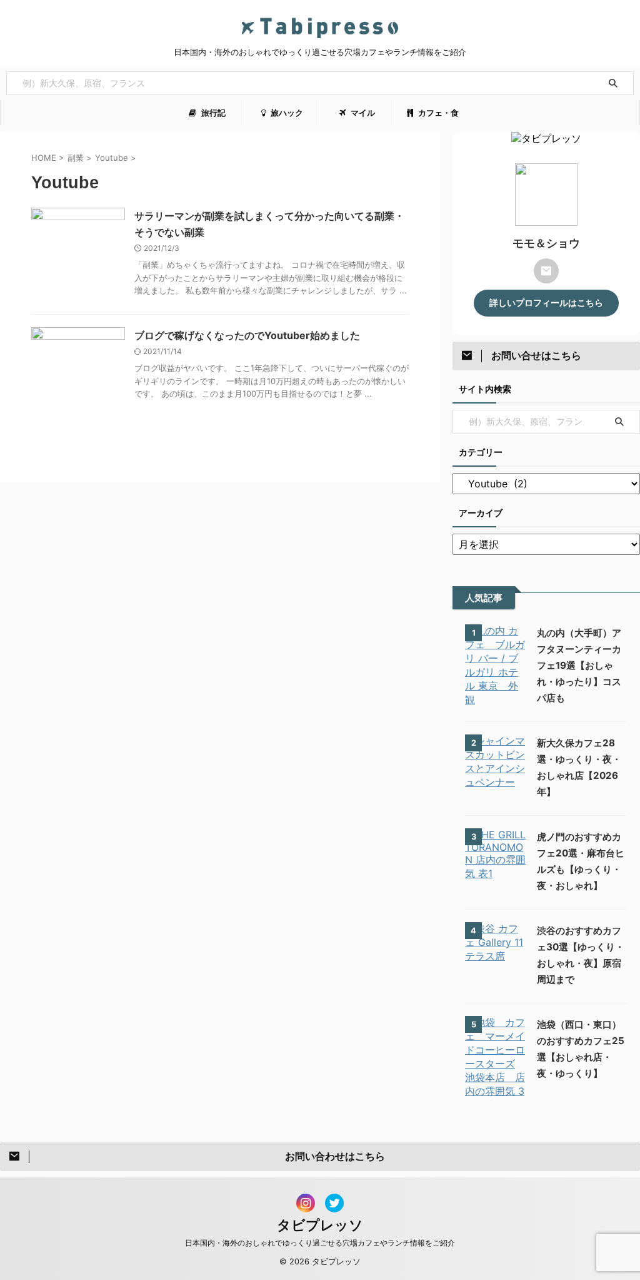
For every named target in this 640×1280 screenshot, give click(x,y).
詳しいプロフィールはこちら (546, 303)
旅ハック (286, 113)
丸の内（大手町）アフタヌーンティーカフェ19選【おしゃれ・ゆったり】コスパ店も (579, 665)
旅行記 (212, 113)
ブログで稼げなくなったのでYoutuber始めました (247, 335)
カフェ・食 (437, 113)
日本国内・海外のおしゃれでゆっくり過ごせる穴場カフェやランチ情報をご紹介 (320, 1242)
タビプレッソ (320, 1224)
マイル (362, 113)
